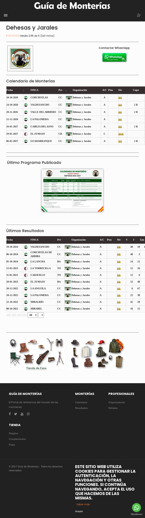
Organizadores (116, 402)
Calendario (81, 402)
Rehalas (113, 408)
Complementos (17, 439)
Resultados (81, 408)
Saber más (83, 504)
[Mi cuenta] (139, 15)
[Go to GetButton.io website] (136, 514)
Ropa (12, 444)
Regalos (13, 433)
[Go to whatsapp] (136, 507)
